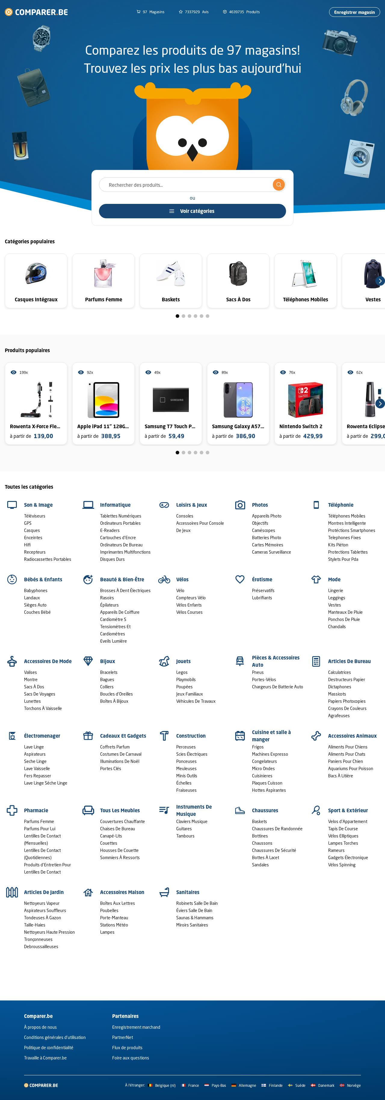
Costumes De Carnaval (120, 754)
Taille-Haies (34, 924)
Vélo (180, 590)
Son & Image (38, 505)
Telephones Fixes (344, 537)
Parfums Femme (39, 821)
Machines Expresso (270, 754)
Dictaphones (339, 686)
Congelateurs (264, 761)
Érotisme (262, 579)
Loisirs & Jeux (191, 505)
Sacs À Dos (34, 686)
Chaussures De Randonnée (277, 828)
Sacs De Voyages (39, 693)
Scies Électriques (192, 754)
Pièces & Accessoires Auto (276, 661)
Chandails (337, 626)
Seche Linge (35, 761)
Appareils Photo (267, 515)
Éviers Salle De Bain (194, 910)
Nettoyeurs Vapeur (42, 903)
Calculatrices (339, 672)
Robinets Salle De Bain (197, 903)
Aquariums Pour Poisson (350, 768)
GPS (28, 523)
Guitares (184, 828)
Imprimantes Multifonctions (125, 552)
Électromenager (42, 736)
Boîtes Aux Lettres (117, 903)
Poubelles (109, 910)
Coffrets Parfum (115, 746)
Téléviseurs (34, 515)
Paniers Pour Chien (345, 761)
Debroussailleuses (41, 946)
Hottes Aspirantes (269, 790)
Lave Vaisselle (37, 768)
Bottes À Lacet (265, 857)
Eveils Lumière (113, 641)
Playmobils (186, 679)
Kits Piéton (338, 544)
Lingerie (335, 590)
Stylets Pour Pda (343, 559)
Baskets (259, 821)
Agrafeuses (339, 715)
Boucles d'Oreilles (116, 693)
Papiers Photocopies (347, 701)
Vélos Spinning (342, 864)
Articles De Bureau (349, 661)
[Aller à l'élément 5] (201, 316)
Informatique (115, 505)
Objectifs (260, 523)
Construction (191, 736)
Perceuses (186, 746)
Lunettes (32, 701)
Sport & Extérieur (348, 810)
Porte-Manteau (114, 917)
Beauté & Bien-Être (122, 579)
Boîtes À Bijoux (114, 701)
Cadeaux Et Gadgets (123, 736)
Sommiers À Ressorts (120, 857)
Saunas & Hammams (195, 917)
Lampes (107, 932)
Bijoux (107, 661)
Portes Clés (110, 768)
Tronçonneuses (38, 939)
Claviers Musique (192, 821)
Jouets (183, 661)
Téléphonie (340, 505)
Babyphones (36, 590)
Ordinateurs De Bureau (121, 544)
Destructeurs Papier (346, 679)
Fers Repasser (37, 775)
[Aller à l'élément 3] (189, 316)
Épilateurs (109, 604)
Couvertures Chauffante (122, 821)
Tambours (185, 835)
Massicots (337, 693)
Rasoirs (107, 597)
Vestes (334, 604)
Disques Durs (112, 559)
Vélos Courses (189, 612)
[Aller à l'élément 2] (183, 316)
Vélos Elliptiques (343, 835)
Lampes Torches (343, 843)
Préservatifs (263, 590)
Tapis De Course (343, 828)
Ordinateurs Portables (120, 523)
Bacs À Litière (340, 775)
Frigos (258, 746)
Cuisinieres (262, 775)
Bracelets (109, 672)
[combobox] (192, 184)
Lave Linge (34, 746)
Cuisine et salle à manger (271, 735)
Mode (334, 579)
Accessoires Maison (122, 892)
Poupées (184, 686)
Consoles (184, 515)
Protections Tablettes (348, 552)
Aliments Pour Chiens (348, 746)
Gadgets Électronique (348, 857)
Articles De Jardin (44, 892)
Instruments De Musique (194, 810)
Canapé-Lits (111, 835)
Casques (32, 530)
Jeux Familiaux (189, 693)
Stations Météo (114, 924)
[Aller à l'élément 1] (177, 316)
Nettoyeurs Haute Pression (49, 932)
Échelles (184, 782)
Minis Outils (186, 775)
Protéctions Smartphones (351, 530)
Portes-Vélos (264, 679)
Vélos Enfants (189, 604)
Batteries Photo (266, 537)
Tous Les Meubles (120, 810)
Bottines (260, 835)
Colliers (107, 686)
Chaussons (262, 843)
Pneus (258, 672)
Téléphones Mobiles (346, 515)
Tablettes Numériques (120, 515)
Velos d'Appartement (347, 821)
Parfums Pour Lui (39, 828)
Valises (30, 672)
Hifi (27, 544)
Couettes (108, 843)
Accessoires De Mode (48, 661)
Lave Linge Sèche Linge (45, 782)
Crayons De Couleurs (347, 708)
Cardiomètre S (113, 619)
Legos (182, 672)
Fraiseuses (186, 790)
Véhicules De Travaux (196, 701)
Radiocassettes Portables (47, 559)
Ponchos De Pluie (344, 619)
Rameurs (336, 850)
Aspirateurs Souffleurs (45, 910)
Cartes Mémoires (267, 544)
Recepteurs (35, 552)
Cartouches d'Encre (118, 537)
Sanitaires (187, 892)
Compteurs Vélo (191, 597)
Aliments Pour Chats (346, 754)
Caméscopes (263, 530)
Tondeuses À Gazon (42, 917)
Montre (31, 679)
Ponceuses (186, 761)
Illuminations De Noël (119, 761)
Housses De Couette (119, 850)
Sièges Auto (35, 604)
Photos (260, 505)
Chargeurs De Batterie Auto (277, 686)
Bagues (107, 679)
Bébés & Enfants (43, 579)
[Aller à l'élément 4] (195, 316)
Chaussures (265, 810)
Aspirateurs (35, 754)
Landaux (32, 597)
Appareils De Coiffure (120, 612)
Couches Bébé (37, 612)
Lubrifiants (262, 597)
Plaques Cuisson (267, 782)
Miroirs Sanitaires (192, 924)
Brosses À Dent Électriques (125, 590)
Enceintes (33, 537)
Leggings (336, 597)
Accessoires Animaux (352, 736)
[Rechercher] (279, 185)
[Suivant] (380, 281)
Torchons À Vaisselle (43, 708)
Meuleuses (186, 768)
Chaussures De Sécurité (274, 850)
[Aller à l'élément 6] (207, 316)
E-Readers (110, 530)
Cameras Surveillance (271, 552)
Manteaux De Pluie (345, 612)
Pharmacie (36, 810)
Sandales (260, 864)
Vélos (182, 579)
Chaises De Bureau (117, 828)
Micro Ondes (263, 768)
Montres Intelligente (347, 523)
